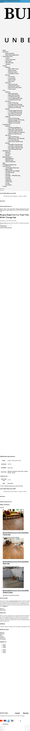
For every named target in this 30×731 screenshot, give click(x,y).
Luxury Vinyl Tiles (10, 59)
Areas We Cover (7, 166)
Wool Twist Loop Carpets (14, 87)
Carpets (8, 58)
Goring (7, 183)
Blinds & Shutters (7, 157)
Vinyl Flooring (6, 124)
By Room (8, 67)
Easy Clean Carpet (13, 84)
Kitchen (9, 472)
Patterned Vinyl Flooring (14, 149)
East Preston (9, 182)
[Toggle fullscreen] (3, 729)
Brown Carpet (12, 79)
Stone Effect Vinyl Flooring (15, 146)
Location (2, 636)
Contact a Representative (6, 227)
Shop (5, 209)
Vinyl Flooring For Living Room (16, 132)
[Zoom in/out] (4, 729)
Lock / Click (10, 467)
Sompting (8, 178)
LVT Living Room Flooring (15, 98)
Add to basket (3, 226)
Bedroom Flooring (13, 93)
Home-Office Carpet (13, 69)
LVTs (4, 90)
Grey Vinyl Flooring (13, 140)
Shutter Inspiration (10, 161)
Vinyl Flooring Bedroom (14, 127)
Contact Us (2, 637)
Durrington (9, 185)
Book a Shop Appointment (12, 55)
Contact (5, 186)
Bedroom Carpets (12, 72)
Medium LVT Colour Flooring (16, 106)
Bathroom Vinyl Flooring (14, 134)
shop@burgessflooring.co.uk (6, 206)
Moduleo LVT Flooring (14, 121)
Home (4, 50)
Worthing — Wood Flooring (13, 175)
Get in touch (3, 610)
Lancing (8, 174)
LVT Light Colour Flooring (15, 104)
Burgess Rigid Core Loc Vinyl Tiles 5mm (14, 486)
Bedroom (15, 471)
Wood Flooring (9, 62)
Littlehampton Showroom (9, 165)
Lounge (13, 472)
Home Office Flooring (13, 95)
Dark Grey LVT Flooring (14, 107)
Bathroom (10, 471)
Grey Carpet (11, 76)
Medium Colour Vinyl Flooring (16, 138)
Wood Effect (10, 483)
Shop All (2, 507)
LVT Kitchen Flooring (14, 96)
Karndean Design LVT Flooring (16, 120)
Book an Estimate (10, 53)
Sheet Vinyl (8, 61)
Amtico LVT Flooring (13, 118)
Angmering (8, 180)
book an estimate (14, 601)
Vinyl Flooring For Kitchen (15, 131)
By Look (8, 75)
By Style (8, 109)
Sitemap (27, 715)
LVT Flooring (3, 639)
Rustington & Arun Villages (13, 171)
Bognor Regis (9, 169)
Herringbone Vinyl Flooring (15, 148)
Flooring (25, 713)
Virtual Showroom (7, 56)
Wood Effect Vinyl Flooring (15, 144)
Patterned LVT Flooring (14, 115)
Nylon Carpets (12, 89)
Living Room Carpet (13, 73)
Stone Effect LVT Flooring (15, 113)
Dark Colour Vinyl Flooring (15, 141)
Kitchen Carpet (12, 70)
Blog (4, 163)
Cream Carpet (12, 78)
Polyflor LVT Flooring (14, 123)
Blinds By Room (10, 158)
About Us (2, 608)
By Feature (8, 83)
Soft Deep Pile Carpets (14, 86)
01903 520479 (2, 201)
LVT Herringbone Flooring (15, 110)
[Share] (2, 729)
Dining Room (21, 471)
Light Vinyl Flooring (13, 137)
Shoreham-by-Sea (10, 172)
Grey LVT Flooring (13, 103)
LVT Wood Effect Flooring (15, 112)
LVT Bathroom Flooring (14, 100)
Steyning (8, 177)
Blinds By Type (9, 160)
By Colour (8, 101)
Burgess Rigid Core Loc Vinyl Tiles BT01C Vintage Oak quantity (14, 223)
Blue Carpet (11, 81)
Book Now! (5, 52)
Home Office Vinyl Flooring (15, 129)
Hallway (26, 471)
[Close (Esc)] (0, 729)
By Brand (8, 117)
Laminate (8, 64)
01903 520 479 (3, 0)
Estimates (2, 633)
